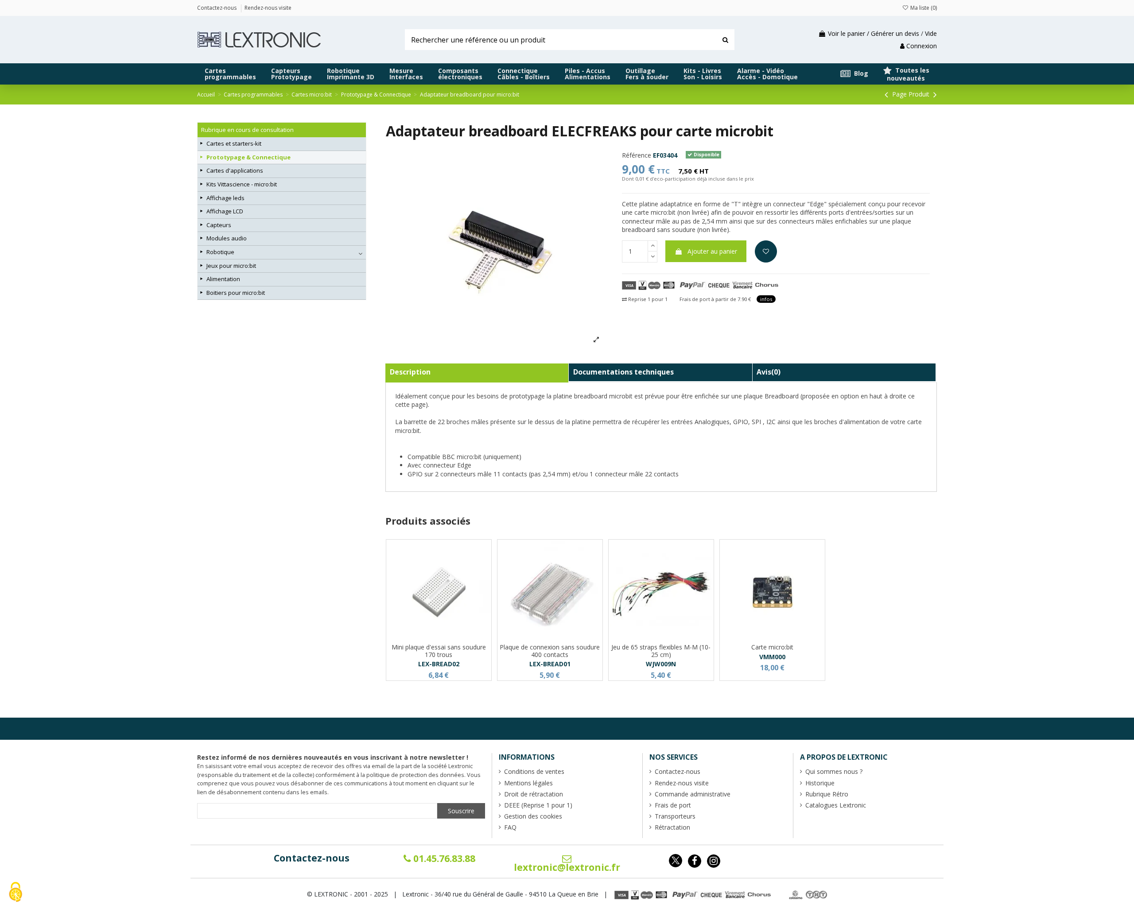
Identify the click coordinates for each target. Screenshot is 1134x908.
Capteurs (218, 225)
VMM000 (772, 657)
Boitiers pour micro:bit (235, 293)
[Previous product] (887, 94)
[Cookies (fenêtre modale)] (15, 892)
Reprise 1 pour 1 (647, 299)
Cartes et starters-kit (233, 143)
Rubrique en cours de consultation (247, 130)
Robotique (220, 252)
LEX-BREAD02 (438, 664)
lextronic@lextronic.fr (567, 867)
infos (766, 299)
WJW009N (661, 664)
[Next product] (935, 94)
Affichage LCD (224, 211)
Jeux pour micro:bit (231, 266)
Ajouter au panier (712, 251)
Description (410, 372)
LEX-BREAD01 (550, 664)
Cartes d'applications (234, 170)
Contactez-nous (312, 858)
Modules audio (226, 238)
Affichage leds (225, 198)
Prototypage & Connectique (248, 157)
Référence (636, 155)
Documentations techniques (623, 372)
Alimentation (223, 279)
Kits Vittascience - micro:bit (241, 184)
